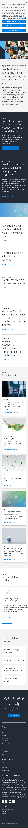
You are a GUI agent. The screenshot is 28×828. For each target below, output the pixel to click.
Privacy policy (4, 813)
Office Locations (5, 743)
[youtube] (10, 801)
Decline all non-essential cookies (14, 26)
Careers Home (5, 770)
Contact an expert (14, 715)
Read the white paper (10, 413)
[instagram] (13, 801)
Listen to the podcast (9, 148)
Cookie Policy (22, 18)
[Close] (26, 2)
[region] (14, 16)
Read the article (6, 196)
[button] (14, 398)
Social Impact (5, 738)
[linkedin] (6, 801)
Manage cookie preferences (14, 21)
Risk (3, 762)
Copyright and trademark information (7, 809)
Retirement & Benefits (7, 759)
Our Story (4, 735)
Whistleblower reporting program (7, 815)
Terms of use (4, 811)
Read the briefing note (10, 450)
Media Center (5, 740)
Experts (3, 746)
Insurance (4, 757)
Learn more (7, 617)
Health (3, 754)
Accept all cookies (14, 30)
